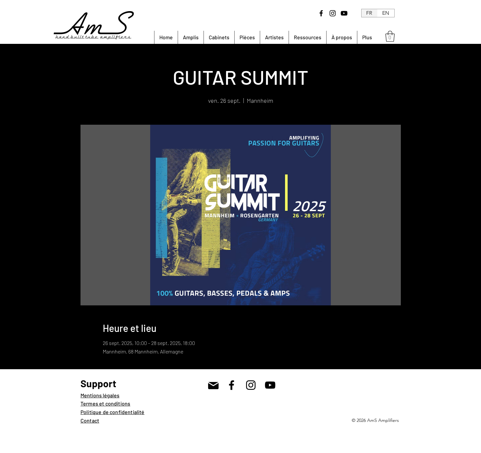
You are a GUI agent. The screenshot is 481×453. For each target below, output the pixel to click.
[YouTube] (344, 13)
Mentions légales (99, 395)
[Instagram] (333, 13)
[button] (390, 36)
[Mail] (213, 385)
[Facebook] (321, 13)
